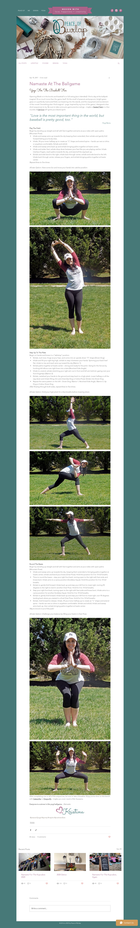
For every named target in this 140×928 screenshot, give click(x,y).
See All (119, 849)
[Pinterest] (120, 10)
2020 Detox (62, 874)
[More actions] (109, 77)
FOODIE (45, 63)
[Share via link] (36, 830)
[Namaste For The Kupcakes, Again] (105, 862)
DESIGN (55, 63)
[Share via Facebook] (31, 830)
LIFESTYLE (34, 63)
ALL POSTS (22, 63)
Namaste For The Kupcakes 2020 (33, 875)
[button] (119, 63)
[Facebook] (112, 10)
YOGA (65, 63)
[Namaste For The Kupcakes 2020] (34, 862)
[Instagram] (116, 10)
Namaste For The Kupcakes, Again (104, 875)
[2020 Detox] (70, 862)
